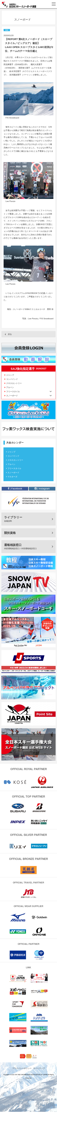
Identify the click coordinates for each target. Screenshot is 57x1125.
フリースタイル (14, 468)
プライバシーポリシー (22, 1068)
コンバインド (12, 379)
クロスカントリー (14, 383)
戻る (10, 334)
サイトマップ (39, 1068)
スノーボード (13, 472)
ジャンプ (10, 375)
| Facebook (15, 488)
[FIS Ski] (28, 501)
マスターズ (12, 477)
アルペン (10, 387)
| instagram (43, 488)
